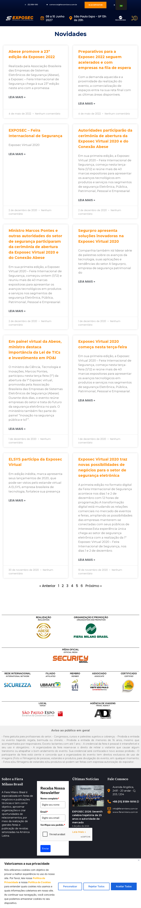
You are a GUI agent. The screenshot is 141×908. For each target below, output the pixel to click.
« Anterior (47, 585)
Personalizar (70, 886)
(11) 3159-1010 (33, 5)
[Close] (138, 860)
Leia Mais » (17, 97)
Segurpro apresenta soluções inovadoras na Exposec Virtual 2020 (101, 236)
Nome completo (49, 798)
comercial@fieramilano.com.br (63, 5)
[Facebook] (114, 5)
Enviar (45, 848)
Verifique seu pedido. (52, 824)
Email (44, 811)
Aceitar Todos (124, 886)
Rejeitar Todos (96, 886)
